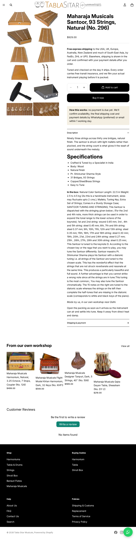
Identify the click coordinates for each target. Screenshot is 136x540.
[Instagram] (122, 532)
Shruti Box (12, 475)
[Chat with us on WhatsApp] (128, 532)
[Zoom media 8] (46, 72)
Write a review (68, 424)
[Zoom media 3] (20, 36)
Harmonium (78, 459)
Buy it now (98, 97)
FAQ (9, 511)
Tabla (75, 464)
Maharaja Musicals (17, 486)
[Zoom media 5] (20, 54)
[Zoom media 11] (20, 109)
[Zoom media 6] (46, 54)
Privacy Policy (79, 521)
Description (72, 132)
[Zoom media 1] (20, 18)
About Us (12, 505)
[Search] (11, 5)
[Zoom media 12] (46, 109)
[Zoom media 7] (20, 72)
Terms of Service (81, 516)
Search (10, 521)
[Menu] (4, 5)
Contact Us (13, 516)
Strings (10, 470)
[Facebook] (116, 532)
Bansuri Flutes (14, 480)
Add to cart (111, 87)
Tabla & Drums (14, 464)
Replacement (79, 511)
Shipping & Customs (83, 505)
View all (125, 346)
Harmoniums (13, 459)
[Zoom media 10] (46, 92)
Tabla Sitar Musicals (23, 532)
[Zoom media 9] (20, 92)
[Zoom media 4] (46, 36)
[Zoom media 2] (46, 18)
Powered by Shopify (43, 532)
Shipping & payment (76, 323)
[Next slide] (125, 373)
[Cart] (132, 5)
